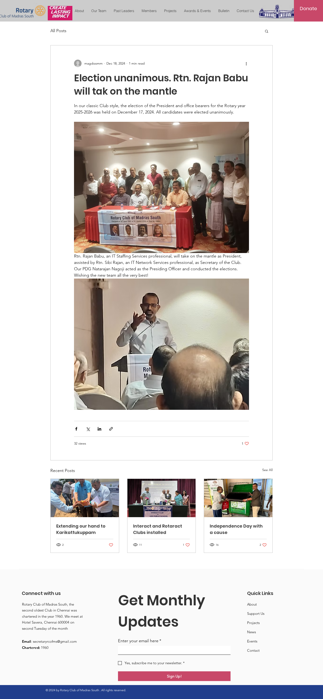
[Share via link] (111, 429)
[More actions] (246, 63)
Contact (253, 650)
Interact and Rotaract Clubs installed (157, 529)
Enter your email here (139, 640)
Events (252, 641)
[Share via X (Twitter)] (88, 429)
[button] (266, 31)
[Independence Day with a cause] (238, 498)
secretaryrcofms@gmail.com (55, 641)
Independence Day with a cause (236, 529)
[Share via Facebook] (76, 429)
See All (267, 470)
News (251, 632)
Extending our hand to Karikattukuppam (80, 529)
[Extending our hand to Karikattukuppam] (85, 498)
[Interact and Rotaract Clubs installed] (161, 498)
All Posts (58, 30)
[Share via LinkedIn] (99, 429)
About (252, 604)
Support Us (255, 613)
